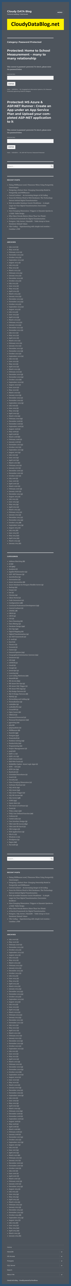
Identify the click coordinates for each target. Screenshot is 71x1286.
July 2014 (12, 530)
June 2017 (12, 458)
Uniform (12, 816)
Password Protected (38, 152)
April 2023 (12, 317)
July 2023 (12, 312)
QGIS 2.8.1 (12, 756)
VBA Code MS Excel (16, 826)
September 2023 (15, 307)
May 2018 (12, 432)
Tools (11, 808)
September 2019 (15, 403)
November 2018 (14, 424)
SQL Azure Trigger (15, 793)
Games (11, 650)
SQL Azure (13, 790)
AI (10, 564)
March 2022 (13, 341)
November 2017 (14, 445)
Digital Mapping (15, 631)
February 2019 (14, 419)
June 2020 (12, 387)
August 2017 (13, 452)
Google (11, 668)
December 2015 (14, 494)
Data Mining (13, 624)
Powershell (13, 738)
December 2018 (14, 421)
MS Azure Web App (16, 689)
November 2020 (15, 377)
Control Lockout (15, 608)
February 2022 (14, 343)
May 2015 (12, 504)
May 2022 (12, 335)
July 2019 (12, 406)
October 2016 (14, 476)
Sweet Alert (13, 803)
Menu (59, 12)
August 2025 (13, 263)
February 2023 (14, 322)
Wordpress (13, 839)
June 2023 (12, 315)
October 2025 (14, 257)
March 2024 (13, 294)
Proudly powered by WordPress (28, 1280)
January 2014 (13, 543)
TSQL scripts (13, 811)
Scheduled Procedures (17, 774)
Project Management (16, 748)
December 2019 (14, 398)
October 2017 (13, 447)
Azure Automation (15, 582)
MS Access (13, 681)
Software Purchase (16, 785)
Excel (11, 642)
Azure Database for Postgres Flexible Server (25, 585)
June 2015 (12, 502)
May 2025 (12, 268)
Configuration (14, 603)
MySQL (11, 696)
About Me (10, 1274)
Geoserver (12, 657)
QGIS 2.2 (12, 754)
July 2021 (12, 359)
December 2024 (14, 278)
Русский (12, 845)
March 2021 (13, 369)
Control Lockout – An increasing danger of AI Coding (28, 195)
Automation (13, 579)
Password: (11, 74)
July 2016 (12, 478)
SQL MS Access (14, 795)
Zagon (11, 842)
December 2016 (14, 471)
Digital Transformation (17, 634)
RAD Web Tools (14, 761)
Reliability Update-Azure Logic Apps (22, 764)
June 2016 (12, 481)
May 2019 (12, 411)
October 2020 (14, 380)
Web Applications (15, 832)
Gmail (11, 665)
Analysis (12, 569)
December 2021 (14, 348)
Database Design (15, 626)
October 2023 (14, 304)
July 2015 (12, 499)
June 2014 (12, 533)
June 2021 (12, 361)
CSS (10, 618)
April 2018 (12, 434)
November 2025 (15, 255)
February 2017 (14, 465)
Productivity (13, 743)
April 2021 (12, 367)
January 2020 (14, 395)
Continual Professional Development (22, 605)
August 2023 (13, 309)
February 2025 (14, 273)
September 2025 (15, 260)
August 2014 (13, 528)
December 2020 (14, 374)
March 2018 (13, 437)
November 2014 (14, 520)
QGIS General (14, 759)
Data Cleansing (14, 621)
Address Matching (15, 561)
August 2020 (13, 385)
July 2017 (12, 455)
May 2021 (12, 364)
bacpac (11, 590)
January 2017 (13, 468)
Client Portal (13, 598)
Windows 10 (13, 837)
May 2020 (12, 390)
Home (9, 1247)
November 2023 (15, 302)
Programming (14, 746)
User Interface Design (17, 821)
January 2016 (13, 491)
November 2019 (15, 400)
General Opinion (15, 652)
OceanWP (12, 709)
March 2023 (13, 320)
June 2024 (12, 286)
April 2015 (12, 507)
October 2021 (14, 354)
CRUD (11, 616)
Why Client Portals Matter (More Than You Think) (27, 216)
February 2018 (14, 439)
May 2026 (12, 250)
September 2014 (15, 525)
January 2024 (14, 296)
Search (11, 777)
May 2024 (12, 289)
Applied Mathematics (17, 572)
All (20, 89)
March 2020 (13, 393)
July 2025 (12, 265)
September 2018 (15, 426)
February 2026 (14, 252)
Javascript (12, 670)
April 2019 (12, 413)
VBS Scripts (13, 829)
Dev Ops (12, 629)
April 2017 (12, 460)
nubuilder (12, 704)
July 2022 (12, 333)
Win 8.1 (11, 834)
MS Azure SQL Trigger (17, 686)
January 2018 (13, 442)
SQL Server (13, 798)
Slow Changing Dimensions (19, 782)
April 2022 (13, 338)
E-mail (11, 639)
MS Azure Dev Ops (15, 683)
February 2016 (14, 489)
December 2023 (14, 299)
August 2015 (13, 497)
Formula (12, 647)
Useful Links (13, 819)
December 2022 (14, 328)
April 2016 (12, 484)
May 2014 (12, 536)
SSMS (11, 800)
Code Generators (15, 600)
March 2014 (13, 541)
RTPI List (12, 769)
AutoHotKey (13, 577)
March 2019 (13, 416)
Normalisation (14, 702)
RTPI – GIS (13, 767)
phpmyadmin (14, 728)
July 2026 (12, 247)
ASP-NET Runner (27, 152)
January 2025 (14, 276)
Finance (12, 644)
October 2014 (14, 523)
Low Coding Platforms (17, 676)
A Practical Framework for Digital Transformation (27, 219)
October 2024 (14, 281)
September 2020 (15, 382)
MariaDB (12, 678)
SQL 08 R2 (12, 787)
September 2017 (15, 450)
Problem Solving (15, 741)
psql (10, 751)
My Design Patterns (16, 691)
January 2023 (14, 325)
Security (12, 780)
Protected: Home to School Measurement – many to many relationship (28, 54)
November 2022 (15, 330)
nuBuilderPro (14, 707)
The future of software (17, 806)
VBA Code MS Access (16, 824)
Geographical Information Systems (32, 89)
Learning (12, 673)
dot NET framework (16, 637)
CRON (11, 613)
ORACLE (12, 715)
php (10, 725)
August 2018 (13, 429)
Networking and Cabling (18, 699)
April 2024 (13, 291)
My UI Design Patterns (17, 694)
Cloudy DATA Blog (19, 11)
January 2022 (14, 346)
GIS (44, 89)
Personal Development (17, 720)
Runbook (12, 772)
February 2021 (14, 372)
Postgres (28, 91)
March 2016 (13, 486)
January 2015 (13, 515)
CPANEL (12, 611)
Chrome (12, 595)
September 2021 (15, 356)
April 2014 (12, 538)
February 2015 (14, 512)
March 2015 (13, 510)
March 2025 (13, 270)
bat (10, 592)
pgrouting (17, 91)
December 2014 (14, 517)
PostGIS (22, 91)
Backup (11, 587)
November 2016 (15, 473)
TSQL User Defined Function (19, 813)
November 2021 (14, 351)
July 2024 (12, 283)
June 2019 (12, 408)
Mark (8, 89)
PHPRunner (13, 730)
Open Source (13, 712)
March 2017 (13, 463)
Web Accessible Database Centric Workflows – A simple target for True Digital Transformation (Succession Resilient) (29, 205)
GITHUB (12, 663)
